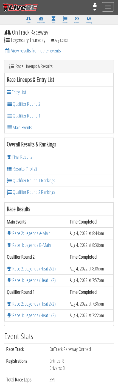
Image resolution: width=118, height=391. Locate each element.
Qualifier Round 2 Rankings (33, 192)
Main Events (22, 127)
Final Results (22, 156)
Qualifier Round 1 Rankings (33, 180)
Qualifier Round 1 (26, 115)
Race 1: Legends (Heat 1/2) (34, 280)
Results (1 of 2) (24, 168)
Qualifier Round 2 (26, 103)
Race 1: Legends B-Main (31, 245)
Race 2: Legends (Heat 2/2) (34, 268)
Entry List (18, 92)
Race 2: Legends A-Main (31, 233)
